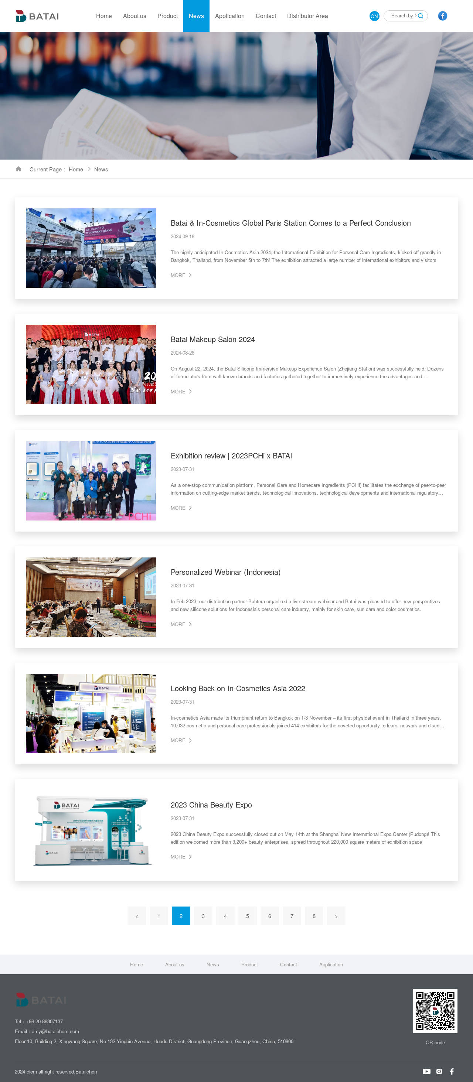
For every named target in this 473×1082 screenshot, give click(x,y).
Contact (266, 15)
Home (104, 15)
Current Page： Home (57, 169)
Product (167, 15)
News (196, 15)
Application (230, 15)
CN (374, 16)
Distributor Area (307, 15)
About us (134, 15)
